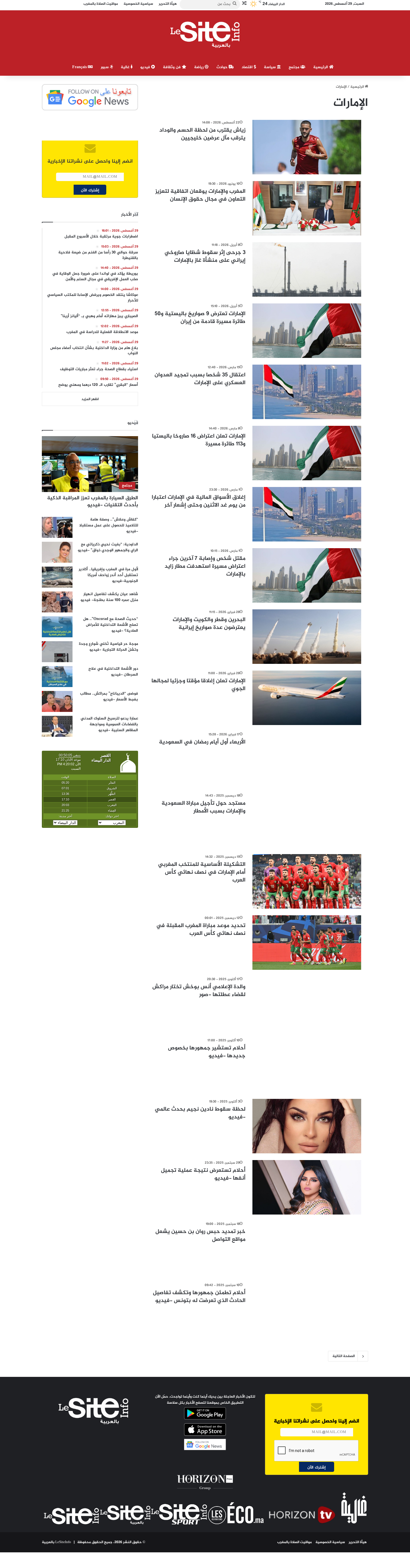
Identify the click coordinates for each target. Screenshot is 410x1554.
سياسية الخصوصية (330, 1542)
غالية (126, 67)
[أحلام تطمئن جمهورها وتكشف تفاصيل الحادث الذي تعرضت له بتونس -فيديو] (306, 1309)
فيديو (145, 67)
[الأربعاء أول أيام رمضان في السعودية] (306, 759)
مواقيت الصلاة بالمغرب (294, 1542)
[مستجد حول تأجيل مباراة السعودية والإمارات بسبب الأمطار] (306, 820)
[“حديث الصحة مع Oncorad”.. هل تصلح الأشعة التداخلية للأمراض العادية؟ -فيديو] (57, 626)
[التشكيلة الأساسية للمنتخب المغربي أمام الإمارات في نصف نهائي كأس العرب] (306, 881)
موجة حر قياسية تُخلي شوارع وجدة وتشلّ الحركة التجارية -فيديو (108, 647)
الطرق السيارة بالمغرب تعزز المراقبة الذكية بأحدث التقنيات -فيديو (92, 501)
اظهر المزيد (90, 399)
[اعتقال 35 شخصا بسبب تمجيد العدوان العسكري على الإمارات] (306, 392)
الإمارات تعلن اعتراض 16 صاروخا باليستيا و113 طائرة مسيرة (198, 440)
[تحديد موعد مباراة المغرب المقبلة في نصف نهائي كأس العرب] (306, 942)
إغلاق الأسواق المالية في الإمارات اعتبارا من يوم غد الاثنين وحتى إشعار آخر (198, 501)
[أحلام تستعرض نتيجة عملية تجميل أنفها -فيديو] (306, 1187)
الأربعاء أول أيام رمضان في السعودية (202, 742)
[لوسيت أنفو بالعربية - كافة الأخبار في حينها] (205, 35)
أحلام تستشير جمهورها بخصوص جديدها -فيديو (206, 1052)
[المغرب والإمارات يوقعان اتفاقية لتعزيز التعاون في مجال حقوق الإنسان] (306, 208)
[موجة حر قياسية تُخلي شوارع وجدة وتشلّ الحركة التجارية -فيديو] (57, 651)
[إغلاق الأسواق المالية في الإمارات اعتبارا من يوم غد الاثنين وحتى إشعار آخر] (306, 514)
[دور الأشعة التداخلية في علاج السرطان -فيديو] (57, 676)
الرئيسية (321, 67)
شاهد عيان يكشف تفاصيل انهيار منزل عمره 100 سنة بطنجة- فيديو (109, 597)
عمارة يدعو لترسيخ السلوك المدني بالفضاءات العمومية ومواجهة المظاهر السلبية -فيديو (109, 724)
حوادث (222, 67)
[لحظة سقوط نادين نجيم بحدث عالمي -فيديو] (306, 1126)
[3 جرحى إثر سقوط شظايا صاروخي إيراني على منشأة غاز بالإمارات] (306, 269)
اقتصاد (248, 67)
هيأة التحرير (358, 1542)
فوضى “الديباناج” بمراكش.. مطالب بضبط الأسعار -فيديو (109, 696)
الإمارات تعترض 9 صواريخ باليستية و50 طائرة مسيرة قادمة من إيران (200, 317)
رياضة (199, 67)
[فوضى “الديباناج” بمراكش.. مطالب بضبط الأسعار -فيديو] (57, 701)
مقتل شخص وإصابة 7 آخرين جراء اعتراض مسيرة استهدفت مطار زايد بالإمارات (205, 566)
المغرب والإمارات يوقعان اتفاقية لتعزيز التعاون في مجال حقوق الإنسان (200, 195)
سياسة (270, 67)
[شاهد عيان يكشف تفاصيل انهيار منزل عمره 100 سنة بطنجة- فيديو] (57, 601)
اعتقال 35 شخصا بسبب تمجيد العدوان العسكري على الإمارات (200, 379)
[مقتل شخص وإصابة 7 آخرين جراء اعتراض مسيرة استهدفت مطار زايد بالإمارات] (306, 575)
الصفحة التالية (343, 1356)
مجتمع (294, 67)
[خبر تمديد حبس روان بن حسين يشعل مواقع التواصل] (306, 1248)
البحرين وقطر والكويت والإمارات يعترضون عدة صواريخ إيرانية (209, 623)
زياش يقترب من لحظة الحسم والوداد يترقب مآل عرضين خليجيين (202, 134)
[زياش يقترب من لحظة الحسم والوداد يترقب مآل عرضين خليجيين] (306, 147)
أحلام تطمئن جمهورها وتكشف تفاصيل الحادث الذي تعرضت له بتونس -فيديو (199, 1296)
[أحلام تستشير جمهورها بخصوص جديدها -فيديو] (306, 1065)
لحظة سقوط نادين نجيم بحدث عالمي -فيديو (200, 1113)
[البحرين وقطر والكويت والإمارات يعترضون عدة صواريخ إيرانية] (306, 636)
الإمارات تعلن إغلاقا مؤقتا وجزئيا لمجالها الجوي (198, 684)
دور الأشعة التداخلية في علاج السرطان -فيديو (113, 672)
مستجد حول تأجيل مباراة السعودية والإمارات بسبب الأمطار (203, 807)
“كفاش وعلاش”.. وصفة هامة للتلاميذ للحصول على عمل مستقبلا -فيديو (108, 525)
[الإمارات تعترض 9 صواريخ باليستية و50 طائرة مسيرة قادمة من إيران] (306, 330)
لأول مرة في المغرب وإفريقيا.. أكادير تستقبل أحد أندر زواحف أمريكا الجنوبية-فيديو (108, 575)
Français (80, 67)
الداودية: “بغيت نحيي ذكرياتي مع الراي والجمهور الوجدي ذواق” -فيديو (108, 547)
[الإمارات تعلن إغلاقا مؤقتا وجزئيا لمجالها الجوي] (306, 698)
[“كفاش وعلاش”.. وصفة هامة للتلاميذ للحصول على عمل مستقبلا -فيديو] (57, 527)
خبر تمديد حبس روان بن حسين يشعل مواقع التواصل (200, 1235)
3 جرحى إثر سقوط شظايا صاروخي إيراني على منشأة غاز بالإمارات (205, 256)
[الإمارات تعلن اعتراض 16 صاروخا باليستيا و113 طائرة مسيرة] (306, 453)
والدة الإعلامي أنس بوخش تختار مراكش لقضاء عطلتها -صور (198, 990)
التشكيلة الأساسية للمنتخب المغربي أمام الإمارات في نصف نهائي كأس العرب (201, 872)
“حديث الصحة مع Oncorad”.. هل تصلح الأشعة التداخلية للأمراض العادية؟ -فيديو (110, 625)
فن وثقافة (172, 67)
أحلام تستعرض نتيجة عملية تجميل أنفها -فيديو (203, 1174)
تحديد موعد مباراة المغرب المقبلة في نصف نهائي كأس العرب (200, 929)
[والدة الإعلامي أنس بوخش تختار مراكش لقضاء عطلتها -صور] (306, 1003)
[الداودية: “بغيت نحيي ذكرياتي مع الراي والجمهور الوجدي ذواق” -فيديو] (57, 552)
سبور (105, 67)
